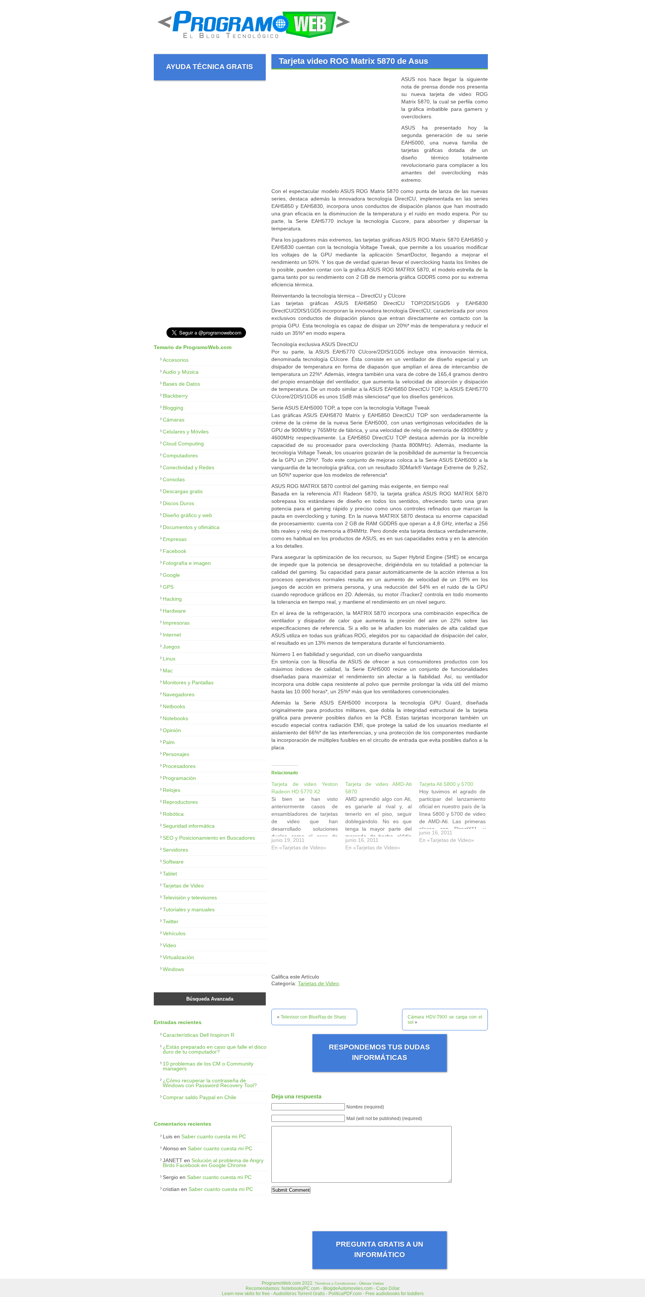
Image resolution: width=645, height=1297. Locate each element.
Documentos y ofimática (191, 527)
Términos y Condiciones (335, 1283)
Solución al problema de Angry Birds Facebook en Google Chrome (213, 1162)
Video (169, 945)
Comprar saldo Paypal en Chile (199, 1097)
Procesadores (179, 766)
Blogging (173, 408)
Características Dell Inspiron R (198, 1035)
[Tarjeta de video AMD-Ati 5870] (382, 817)
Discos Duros (178, 503)
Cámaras (173, 420)
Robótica (173, 814)
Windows (173, 969)
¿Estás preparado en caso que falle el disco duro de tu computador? (215, 1049)
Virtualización (178, 957)
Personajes (176, 754)
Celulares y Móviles (186, 432)
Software (173, 862)
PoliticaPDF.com (345, 1293)
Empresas (175, 539)
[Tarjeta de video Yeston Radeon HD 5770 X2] (308, 817)
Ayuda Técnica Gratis (209, 67)
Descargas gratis (183, 491)
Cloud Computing (183, 444)
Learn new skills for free (246, 1293)
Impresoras (176, 623)
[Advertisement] (334, 127)
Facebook (174, 551)
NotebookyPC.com (300, 1288)
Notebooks (175, 718)
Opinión (172, 730)
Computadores (180, 455)
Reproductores (180, 802)
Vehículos (174, 933)
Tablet (170, 874)
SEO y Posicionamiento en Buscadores (209, 838)
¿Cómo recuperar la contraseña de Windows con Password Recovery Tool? (210, 1082)
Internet (172, 635)
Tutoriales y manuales (189, 909)
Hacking (172, 599)
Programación (179, 778)
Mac (168, 671)
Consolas (174, 479)
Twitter (170, 921)
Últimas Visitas (371, 1283)
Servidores (175, 850)
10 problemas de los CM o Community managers (208, 1066)
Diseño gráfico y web (187, 515)
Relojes (171, 790)
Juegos (171, 647)
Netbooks (174, 706)
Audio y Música (181, 372)
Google (171, 575)
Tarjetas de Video (318, 983)
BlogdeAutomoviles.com (348, 1288)
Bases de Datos (181, 384)
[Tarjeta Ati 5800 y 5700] (456, 813)
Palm (169, 742)
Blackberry (175, 396)
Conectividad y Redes (188, 467)
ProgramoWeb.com (281, 1283)
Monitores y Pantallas (188, 682)
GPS (168, 587)
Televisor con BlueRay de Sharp (313, 1017)
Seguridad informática (189, 826)
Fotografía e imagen (187, 563)
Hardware (174, 611)
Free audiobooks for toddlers (394, 1293)
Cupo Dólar (388, 1288)
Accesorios (175, 360)
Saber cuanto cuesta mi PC (213, 1136)
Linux (169, 659)
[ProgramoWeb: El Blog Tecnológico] (254, 41)
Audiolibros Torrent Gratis (299, 1293)
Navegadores (178, 694)
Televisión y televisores (190, 898)
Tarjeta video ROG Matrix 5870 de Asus (353, 61)
